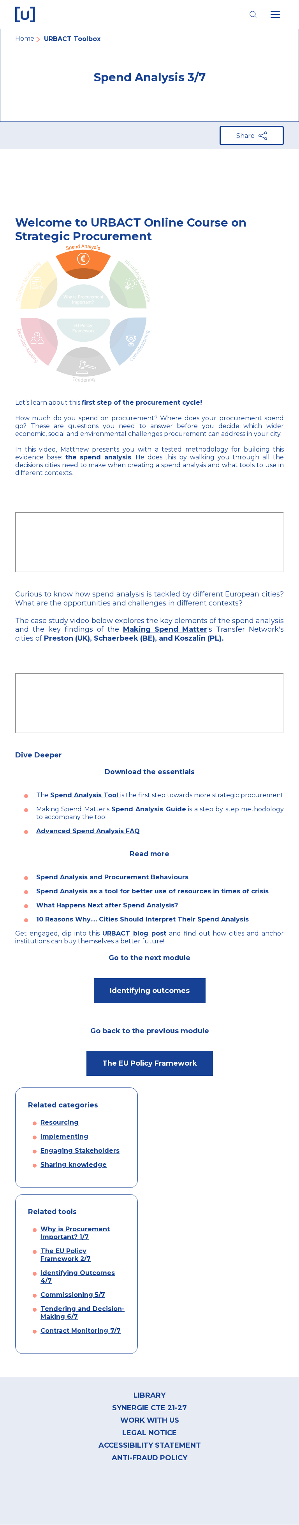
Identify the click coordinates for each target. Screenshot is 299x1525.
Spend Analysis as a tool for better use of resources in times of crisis (152, 891)
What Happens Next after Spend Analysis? (107, 905)
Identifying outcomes (150, 990)
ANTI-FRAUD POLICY (149, 1458)
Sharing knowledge (73, 1164)
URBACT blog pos (133, 933)
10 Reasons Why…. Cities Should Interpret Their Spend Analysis (142, 919)
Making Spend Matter (165, 629)
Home (24, 38)
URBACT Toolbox (72, 39)
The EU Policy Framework (149, 1063)
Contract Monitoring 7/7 (80, 1330)
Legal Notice (149, 1433)
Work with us (149, 1420)
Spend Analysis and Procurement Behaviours (112, 877)
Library (149, 1395)
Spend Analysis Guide (148, 809)
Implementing (64, 1136)
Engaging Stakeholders (80, 1150)
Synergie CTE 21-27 (149, 1408)
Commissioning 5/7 (72, 1294)
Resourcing (59, 1122)
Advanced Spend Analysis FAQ (88, 831)
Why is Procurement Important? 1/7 (75, 1233)
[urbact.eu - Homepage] (25, 14)
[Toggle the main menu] (275, 14)
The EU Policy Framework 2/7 (65, 1254)
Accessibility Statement (149, 1445)
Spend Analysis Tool (85, 795)
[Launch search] (253, 14)
